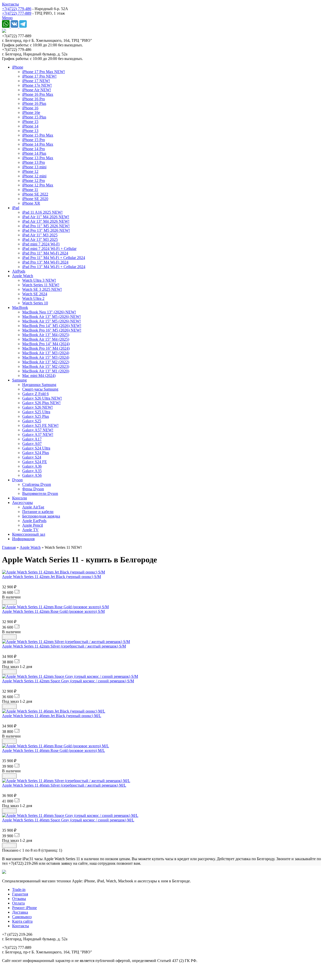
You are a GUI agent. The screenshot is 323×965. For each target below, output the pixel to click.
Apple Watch (22, 276)
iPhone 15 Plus (34, 117)
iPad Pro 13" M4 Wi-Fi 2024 (45, 262)
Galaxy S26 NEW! (37, 407)
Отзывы (19, 898)
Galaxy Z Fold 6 (35, 394)
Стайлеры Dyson (36, 484)
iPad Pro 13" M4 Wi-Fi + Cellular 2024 (53, 267)
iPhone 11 (30, 189)
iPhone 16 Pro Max (37, 94)
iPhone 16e (31, 112)
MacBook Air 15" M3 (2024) (45, 357)
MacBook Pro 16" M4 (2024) (46, 348)
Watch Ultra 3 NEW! (39, 280)
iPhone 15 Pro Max (37, 135)
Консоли (19, 498)
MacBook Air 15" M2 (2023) (45, 366)
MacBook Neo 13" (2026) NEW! (49, 312)
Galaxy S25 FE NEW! (40, 425)
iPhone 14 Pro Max (37, 144)
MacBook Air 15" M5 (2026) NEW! (51, 321)
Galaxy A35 (32, 471)
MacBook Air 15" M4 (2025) (45, 339)
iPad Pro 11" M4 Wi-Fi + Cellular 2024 (53, 257)
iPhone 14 (30, 126)
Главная (9, 547)
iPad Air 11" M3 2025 (40, 235)
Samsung (19, 380)
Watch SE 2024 (34, 294)
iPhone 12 (30, 171)
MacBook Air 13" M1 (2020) (45, 371)
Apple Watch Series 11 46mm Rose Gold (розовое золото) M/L (53, 750)
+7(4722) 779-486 (16, 9)
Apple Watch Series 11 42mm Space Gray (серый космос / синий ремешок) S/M (68, 681)
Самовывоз (22, 917)
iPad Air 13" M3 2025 (40, 239)
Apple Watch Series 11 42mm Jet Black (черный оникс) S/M (51, 576)
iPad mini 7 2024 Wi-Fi (41, 244)
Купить (9, 602)
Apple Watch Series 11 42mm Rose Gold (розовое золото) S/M (53, 611)
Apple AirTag (33, 507)
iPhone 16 (30, 108)
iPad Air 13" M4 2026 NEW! (45, 221)
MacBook (20, 307)
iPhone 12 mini (34, 176)
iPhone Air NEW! (36, 90)
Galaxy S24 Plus (35, 453)
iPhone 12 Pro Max (37, 185)
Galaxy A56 (32, 475)
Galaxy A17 (32, 439)
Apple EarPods (34, 521)
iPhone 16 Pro (33, 99)
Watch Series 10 (35, 303)
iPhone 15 (30, 121)
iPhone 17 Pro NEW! (39, 76)
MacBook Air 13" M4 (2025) (45, 335)
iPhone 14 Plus (34, 153)
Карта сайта (22, 921)
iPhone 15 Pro (33, 140)
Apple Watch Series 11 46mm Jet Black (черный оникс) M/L (51, 716)
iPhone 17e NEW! (37, 85)
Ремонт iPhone (24, 908)
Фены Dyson (33, 489)
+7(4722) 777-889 (16, 13)
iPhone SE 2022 (35, 194)
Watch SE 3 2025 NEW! (42, 289)
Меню (7, 18)
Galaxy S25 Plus (35, 416)
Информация (23, 539)
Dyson (17, 480)
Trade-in (18, 889)
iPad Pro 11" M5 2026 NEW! (46, 226)
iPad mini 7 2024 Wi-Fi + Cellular (49, 248)
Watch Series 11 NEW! (40, 285)
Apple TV (30, 530)
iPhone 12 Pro (33, 180)
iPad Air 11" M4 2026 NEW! (45, 217)
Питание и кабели (37, 511)
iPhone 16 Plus (34, 103)
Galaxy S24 (31, 457)
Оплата (18, 903)
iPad (15, 208)
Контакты (10, 4)
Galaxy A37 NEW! (37, 434)
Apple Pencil (32, 525)
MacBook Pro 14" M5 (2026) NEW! (51, 326)
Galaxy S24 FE (34, 462)
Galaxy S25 (31, 421)
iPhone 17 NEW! (36, 81)
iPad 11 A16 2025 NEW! (42, 212)
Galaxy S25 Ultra (36, 412)
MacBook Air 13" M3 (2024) (45, 353)
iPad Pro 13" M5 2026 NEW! (46, 230)
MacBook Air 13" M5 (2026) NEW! (51, 316)
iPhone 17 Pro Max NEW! (43, 72)
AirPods (18, 271)
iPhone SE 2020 (35, 199)
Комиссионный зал (28, 534)
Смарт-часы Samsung (40, 389)
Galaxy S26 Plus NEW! (41, 403)
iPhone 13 (30, 130)
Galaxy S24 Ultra (36, 448)
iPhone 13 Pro (33, 162)
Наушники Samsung (39, 384)
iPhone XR (31, 203)
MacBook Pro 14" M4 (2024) (46, 344)
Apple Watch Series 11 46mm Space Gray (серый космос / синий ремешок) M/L (68, 820)
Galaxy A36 (32, 466)
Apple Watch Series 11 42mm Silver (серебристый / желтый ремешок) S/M (64, 646)
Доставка (20, 912)
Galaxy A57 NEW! (37, 430)
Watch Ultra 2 (33, 298)
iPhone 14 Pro (33, 149)
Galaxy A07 (32, 443)
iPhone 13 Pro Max (37, 158)
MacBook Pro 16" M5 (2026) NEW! (51, 330)
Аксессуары (22, 502)
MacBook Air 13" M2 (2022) (45, 362)
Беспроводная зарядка (41, 516)
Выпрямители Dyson (40, 493)
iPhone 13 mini (34, 167)
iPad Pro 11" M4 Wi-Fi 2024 (45, 253)
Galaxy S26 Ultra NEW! (42, 398)
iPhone (17, 67)
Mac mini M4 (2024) (39, 375)
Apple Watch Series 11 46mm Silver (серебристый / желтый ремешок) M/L (64, 785)
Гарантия (20, 894)
